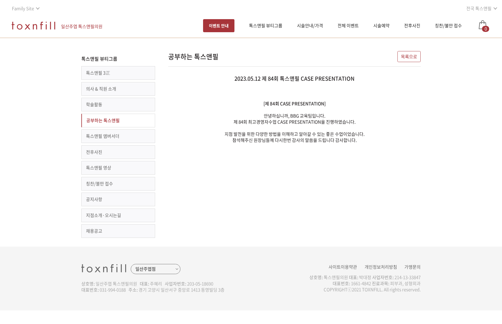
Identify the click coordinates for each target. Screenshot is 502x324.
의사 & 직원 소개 (101, 89)
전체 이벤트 (348, 25)
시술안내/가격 (310, 25)
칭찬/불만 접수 (448, 25)
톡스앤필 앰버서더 (102, 136)
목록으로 (409, 56)
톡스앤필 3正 (98, 73)
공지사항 (94, 199)
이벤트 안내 (219, 25)
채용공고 (94, 231)
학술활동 (94, 104)
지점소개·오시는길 (103, 215)
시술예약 (381, 25)
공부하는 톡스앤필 (103, 120)
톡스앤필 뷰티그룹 (265, 25)
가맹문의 (412, 267)
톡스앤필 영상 (98, 167)
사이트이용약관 (343, 267)
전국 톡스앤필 (479, 8)
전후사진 (412, 25)
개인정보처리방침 (381, 267)
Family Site (23, 8)
